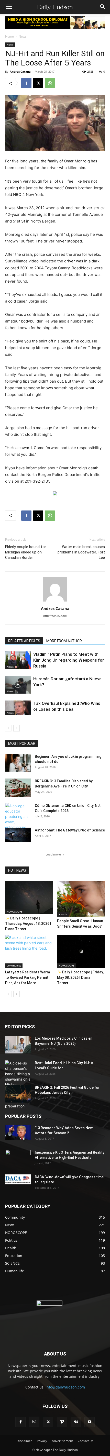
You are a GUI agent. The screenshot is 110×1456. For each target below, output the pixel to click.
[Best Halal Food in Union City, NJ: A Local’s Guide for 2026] (18, 1084)
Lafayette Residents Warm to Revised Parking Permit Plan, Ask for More (27, 977)
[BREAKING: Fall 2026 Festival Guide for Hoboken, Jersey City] (18, 1094)
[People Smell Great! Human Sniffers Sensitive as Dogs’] (81, 899)
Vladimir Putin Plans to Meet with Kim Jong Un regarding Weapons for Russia (68, 660)
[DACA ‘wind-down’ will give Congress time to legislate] (18, 1179)
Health (63, 914)
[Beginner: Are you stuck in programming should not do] (18, 763)
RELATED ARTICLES (24, 641)
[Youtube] (89, 1422)
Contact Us (85, 1441)
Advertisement (62, 1441)
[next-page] (16, 728)
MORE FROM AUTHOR (64, 641)
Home (9, 36)
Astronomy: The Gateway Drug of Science (70, 830)
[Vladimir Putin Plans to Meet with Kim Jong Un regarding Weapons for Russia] (18, 660)
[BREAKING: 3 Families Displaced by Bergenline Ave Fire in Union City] (18, 788)
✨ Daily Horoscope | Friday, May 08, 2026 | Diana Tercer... (80, 977)
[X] (38, 83)
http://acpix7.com (55, 616)
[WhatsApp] (50, 83)
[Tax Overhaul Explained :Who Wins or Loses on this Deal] (18, 708)
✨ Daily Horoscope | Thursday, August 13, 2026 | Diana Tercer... (28, 923)
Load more (53, 854)
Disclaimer (24, 1441)
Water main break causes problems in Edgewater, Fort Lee (81, 552)
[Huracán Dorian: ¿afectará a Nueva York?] (18, 685)
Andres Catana (20, 71)
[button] (9, 7)
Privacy (42, 1441)
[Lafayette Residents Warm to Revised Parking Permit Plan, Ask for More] (29, 951)
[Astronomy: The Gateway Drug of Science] (18, 835)
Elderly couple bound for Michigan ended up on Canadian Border (25, 552)
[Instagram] (34, 1422)
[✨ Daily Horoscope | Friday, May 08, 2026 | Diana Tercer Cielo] (81, 951)
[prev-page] (8, 728)
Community (14, 965)
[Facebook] (26, 83)
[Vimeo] (62, 1422)
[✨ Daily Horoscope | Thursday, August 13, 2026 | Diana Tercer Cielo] (29, 897)
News (23, 36)
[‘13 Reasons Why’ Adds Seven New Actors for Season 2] (18, 1132)
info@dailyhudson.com (65, 1387)
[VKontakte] (76, 1422)
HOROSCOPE (15, 911)
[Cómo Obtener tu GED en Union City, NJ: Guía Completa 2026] (18, 819)
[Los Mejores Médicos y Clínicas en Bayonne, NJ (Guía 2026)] (18, 1044)
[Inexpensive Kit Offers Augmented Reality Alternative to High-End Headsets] (18, 1156)
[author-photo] (55, 601)
